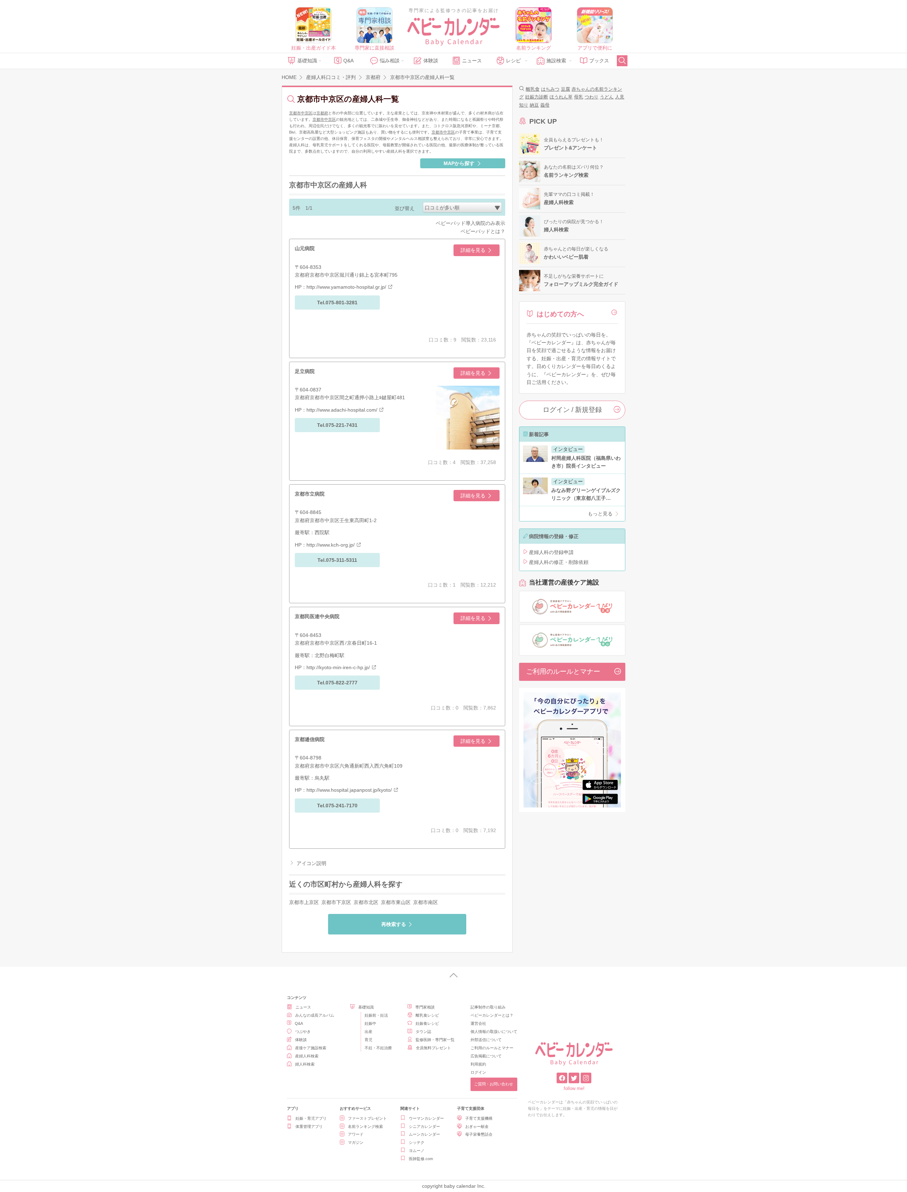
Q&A (348, 60)
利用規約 (478, 1064)
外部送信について (486, 1040)
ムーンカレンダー (424, 1134)
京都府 (322, 113)
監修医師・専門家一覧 (435, 1040)
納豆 (534, 105)
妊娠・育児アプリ (311, 1118)
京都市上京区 (304, 902)
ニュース (472, 60)
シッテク (416, 1142)
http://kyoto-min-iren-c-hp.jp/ (338, 667)
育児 (368, 1040)
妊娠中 (370, 1023)
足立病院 (305, 371)
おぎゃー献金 (477, 1126)
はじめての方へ (560, 314)
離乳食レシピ (427, 1015)
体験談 (430, 60)
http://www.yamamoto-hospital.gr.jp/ (346, 287)
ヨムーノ (416, 1150)
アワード (356, 1134)
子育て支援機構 (478, 1118)
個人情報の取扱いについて (494, 1031)
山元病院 (305, 248)
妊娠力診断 (536, 97)
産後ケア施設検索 (310, 1048)
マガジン (356, 1142)
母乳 (578, 97)
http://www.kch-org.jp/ (330, 545)
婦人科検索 (305, 1064)
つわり (591, 97)
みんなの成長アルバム (314, 1015)
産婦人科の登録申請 (551, 552)
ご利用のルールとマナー (563, 671)
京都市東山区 (396, 902)
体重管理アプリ (309, 1126)
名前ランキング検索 (365, 1126)
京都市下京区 (336, 902)
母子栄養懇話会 (478, 1134)
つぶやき (303, 1031)
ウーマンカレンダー (426, 1118)
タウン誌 (423, 1031)
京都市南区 (425, 902)
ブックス (599, 60)
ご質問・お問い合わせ (493, 1084)
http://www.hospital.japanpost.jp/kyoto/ (349, 790)
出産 (368, 1031)
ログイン (478, 1072)
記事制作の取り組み (488, 1007)
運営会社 (478, 1023)
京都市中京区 (300, 113)
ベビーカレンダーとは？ (492, 1015)
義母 (545, 105)
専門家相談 (425, 1007)
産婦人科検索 (307, 1056)
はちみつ (550, 89)
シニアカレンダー (424, 1126)
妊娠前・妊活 (376, 1015)
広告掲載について (486, 1056)
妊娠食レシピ (427, 1023)
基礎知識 (307, 60)
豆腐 (565, 89)
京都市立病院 (310, 494)
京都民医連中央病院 (317, 616)
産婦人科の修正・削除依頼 (558, 562)
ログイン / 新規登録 (572, 409)
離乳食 (533, 89)
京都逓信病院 (310, 739)
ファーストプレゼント (367, 1118)
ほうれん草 (561, 97)
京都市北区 (366, 902)
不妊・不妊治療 (378, 1048)
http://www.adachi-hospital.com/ (341, 410)
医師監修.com (421, 1159)
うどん (607, 97)
